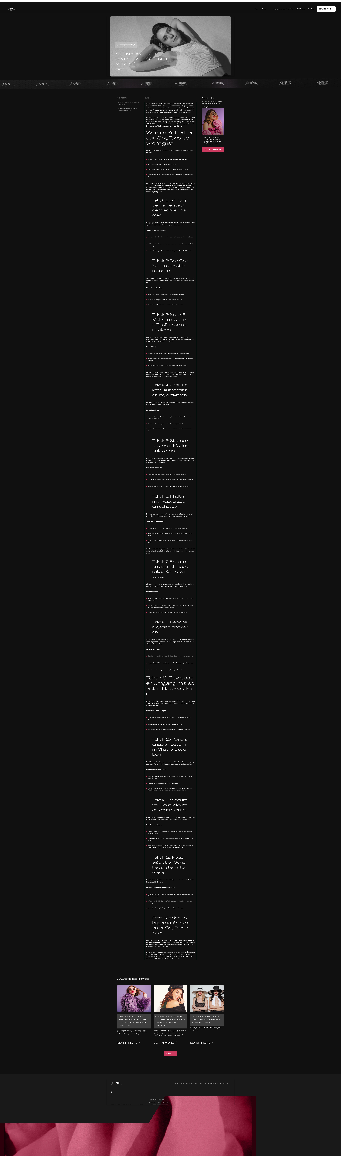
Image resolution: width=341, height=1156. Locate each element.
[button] (265, 9)
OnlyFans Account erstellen (161, 374)
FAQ (307, 9)
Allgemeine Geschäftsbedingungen (121, 1104)
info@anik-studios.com (160, 1104)
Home (257, 9)
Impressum (140, 1104)
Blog (312, 9)
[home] (11, 9)
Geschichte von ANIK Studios (295, 9)
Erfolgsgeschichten (279, 9)
